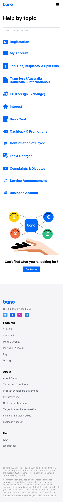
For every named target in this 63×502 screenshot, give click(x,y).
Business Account (13, 421)
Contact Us (9, 445)
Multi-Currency (11, 341)
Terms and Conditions (15, 384)
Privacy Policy (11, 396)
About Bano (10, 378)
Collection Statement (15, 403)
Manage (7, 360)
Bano (8, 4)
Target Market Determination (20, 409)
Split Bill (7, 329)
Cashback (9, 335)
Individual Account (13, 347)
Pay (5, 354)
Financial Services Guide (17, 415)
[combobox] (31, 30)
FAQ (5, 439)
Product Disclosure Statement (20, 390)
